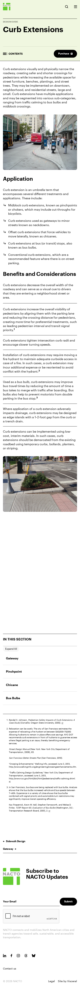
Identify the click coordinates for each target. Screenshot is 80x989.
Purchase (63, 53)
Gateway (12, 658)
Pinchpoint (14, 671)
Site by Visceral (67, 981)
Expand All (11, 648)
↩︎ (62, 722)
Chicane (12, 685)
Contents (16, 53)
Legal (51, 981)
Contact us (9, 968)
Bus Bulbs (13, 698)
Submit (68, 901)
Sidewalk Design (15, 841)
